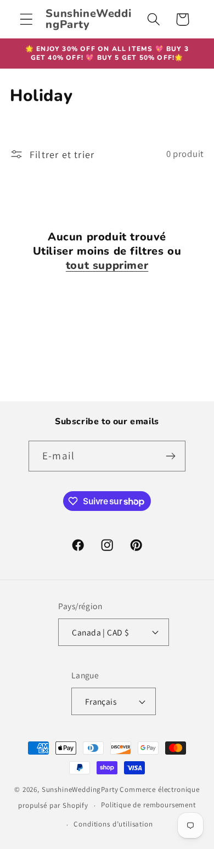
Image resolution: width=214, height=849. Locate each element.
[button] (26, 19)
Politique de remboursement (148, 804)
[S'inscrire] (170, 456)
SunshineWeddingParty (80, 789)
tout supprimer (107, 265)
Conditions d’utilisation (113, 824)
